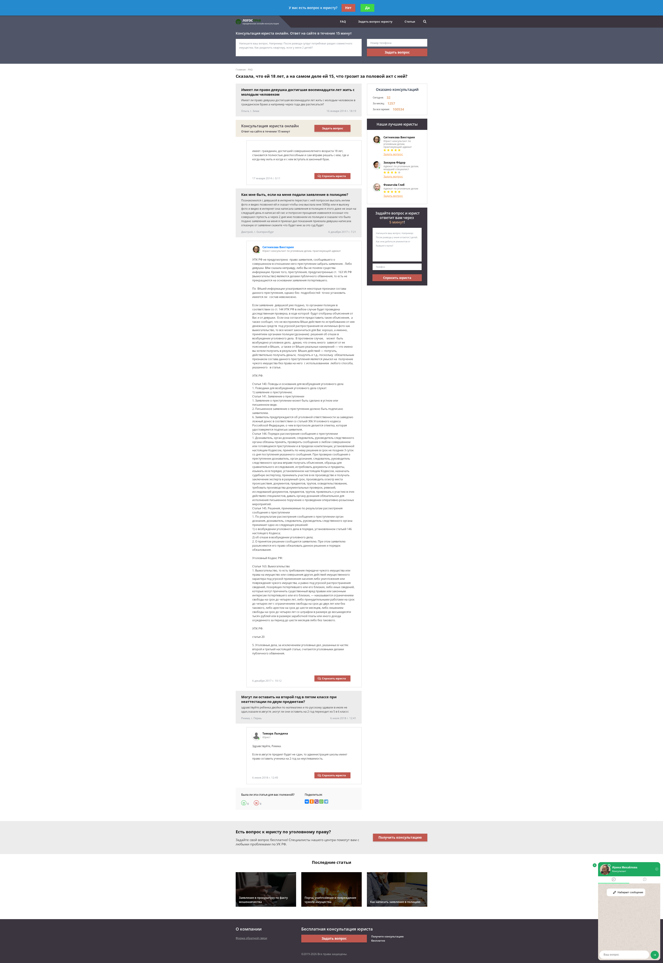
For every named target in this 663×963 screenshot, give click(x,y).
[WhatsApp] (321, 801)
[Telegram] (326, 801)
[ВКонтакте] (307, 801)
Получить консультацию (400, 837)
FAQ (343, 21)
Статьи (410, 21)
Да (367, 8)
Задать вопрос (397, 52)
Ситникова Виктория (278, 247)
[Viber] (316, 801)
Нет (348, 8)
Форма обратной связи (251, 938)
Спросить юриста (334, 176)
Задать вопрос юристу (375, 21)
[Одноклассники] (312, 801)
